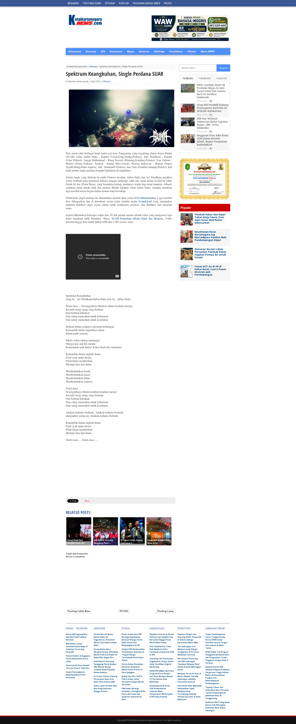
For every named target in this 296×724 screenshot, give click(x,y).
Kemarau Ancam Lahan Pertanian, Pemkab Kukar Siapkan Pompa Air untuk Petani (210, 253)
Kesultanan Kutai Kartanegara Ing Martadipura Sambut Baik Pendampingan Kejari (210, 236)
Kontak (124, 3)
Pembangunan (215, 628)
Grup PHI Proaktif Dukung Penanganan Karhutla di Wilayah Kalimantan (212, 107)
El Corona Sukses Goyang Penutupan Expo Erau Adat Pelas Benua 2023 (105, 679)
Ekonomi (91, 51)
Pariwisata (157, 628)
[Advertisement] (119, 468)
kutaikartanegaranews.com (150, 720)
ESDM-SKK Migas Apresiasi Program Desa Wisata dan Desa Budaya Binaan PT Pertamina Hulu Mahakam (162, 676)
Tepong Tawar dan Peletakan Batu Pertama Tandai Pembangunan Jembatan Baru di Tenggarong (217, 692)
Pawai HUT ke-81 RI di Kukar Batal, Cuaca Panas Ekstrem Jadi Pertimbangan (210, 270)
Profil (168, 3)
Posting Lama (165, 611)
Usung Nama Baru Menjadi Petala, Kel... (76, 542)
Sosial (126, 628)
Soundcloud (145, 201)
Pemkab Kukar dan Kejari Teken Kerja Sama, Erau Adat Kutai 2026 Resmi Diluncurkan (210, 218)
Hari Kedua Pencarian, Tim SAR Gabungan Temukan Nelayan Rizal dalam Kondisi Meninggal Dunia (189, 664)
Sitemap (110, 3)
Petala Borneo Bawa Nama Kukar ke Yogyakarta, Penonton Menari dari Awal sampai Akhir (105, 639)
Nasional (144, 51)
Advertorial (74, 51)
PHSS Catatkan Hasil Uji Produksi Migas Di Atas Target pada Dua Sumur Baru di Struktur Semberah (211, 91)
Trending (205, 78)
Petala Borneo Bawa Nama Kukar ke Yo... (158, 542)
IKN (103, 51)
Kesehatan (116, 51)
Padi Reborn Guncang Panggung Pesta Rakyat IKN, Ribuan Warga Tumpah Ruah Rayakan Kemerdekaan (105, 667)
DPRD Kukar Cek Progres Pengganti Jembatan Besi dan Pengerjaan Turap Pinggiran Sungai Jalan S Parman (217, 657)
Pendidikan (176, 51)
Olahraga (159, 51)
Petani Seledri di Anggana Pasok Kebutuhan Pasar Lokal (78, 659)
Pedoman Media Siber (146, 3)
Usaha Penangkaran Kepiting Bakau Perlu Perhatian (75, 675)
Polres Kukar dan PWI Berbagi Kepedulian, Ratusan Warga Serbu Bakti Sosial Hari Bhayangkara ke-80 (132, 639)
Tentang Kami (92, 3)
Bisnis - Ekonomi (77, 628)
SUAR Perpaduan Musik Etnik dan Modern (137, 218)
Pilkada (191, 51)
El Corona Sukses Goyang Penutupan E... (132, 542)
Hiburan (93, 66)
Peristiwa (184, 628)
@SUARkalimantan (145, 198)
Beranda (73, 3)
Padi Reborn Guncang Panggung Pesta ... (103, 542)
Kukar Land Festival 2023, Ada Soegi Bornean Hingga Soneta (105, 688)
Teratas (221, 78)
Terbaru (187, 78)
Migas (130, 51)
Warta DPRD (208, 51)
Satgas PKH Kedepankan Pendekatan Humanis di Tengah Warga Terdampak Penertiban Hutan (133, 654)
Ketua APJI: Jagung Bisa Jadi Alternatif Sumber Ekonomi (76, 637)
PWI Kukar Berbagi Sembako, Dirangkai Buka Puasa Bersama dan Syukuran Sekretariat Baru (133, 694)
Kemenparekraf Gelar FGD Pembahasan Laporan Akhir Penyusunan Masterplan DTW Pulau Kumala (161, 691)
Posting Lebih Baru (79, 611)
